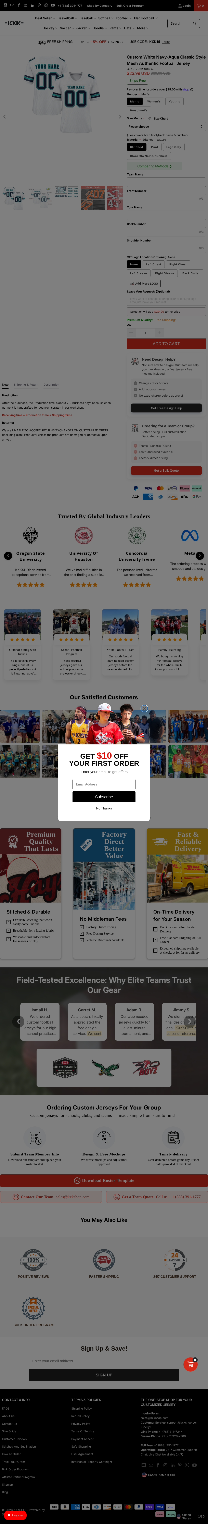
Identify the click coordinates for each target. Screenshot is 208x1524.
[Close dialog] (144, 708)
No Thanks (104, 808)
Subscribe (104, 797)
